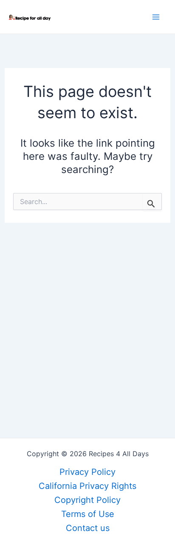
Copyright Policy (87, 500)
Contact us (88, 528)
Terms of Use (87, 514)
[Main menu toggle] (156, 17)
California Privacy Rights (87, 486)
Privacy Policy (87, 472)
